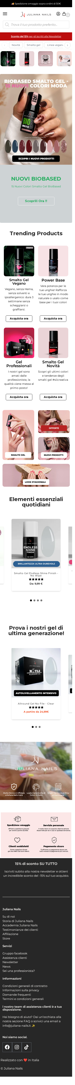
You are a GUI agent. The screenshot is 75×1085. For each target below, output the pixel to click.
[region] (36, 148)
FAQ (27, 1021)
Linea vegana (55, 44)
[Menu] (8, 14)
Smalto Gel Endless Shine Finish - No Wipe (36, 574)
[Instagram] (17, 1047)
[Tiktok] (26, 1047)
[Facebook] (7, 1047)
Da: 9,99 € (36, 584)
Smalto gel (33, 44)
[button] (64, 14)
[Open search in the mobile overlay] (36, 24)
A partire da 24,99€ (36, 712)
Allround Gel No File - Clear (36, 704)
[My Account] (58, 14)
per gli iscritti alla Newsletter (36, 36)
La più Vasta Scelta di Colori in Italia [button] (36, 794)
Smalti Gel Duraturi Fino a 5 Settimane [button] (58, 794)
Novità (16, 44)
